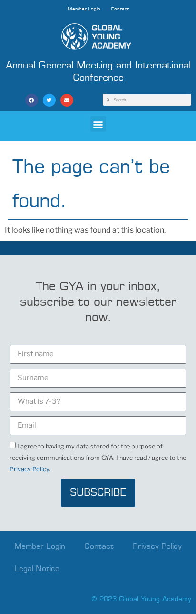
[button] (31, 100)
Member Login (84, 9)
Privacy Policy (29, 469)
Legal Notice (36, 569)
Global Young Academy (155, 599)
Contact (120, 9)
